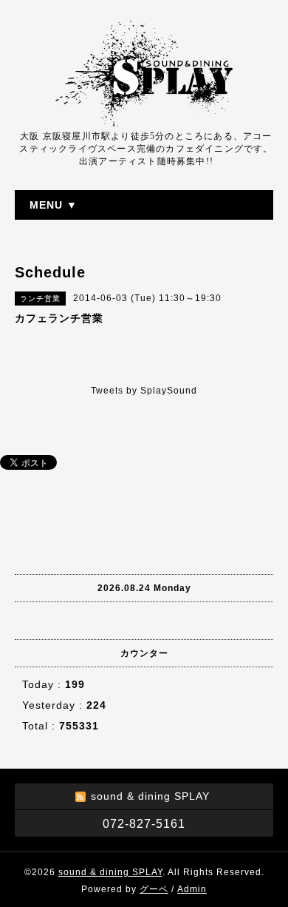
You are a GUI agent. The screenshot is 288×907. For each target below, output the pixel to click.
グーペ (154, 889)
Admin (192, 889)
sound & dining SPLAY (110, 872)
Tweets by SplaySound (144, 390)
